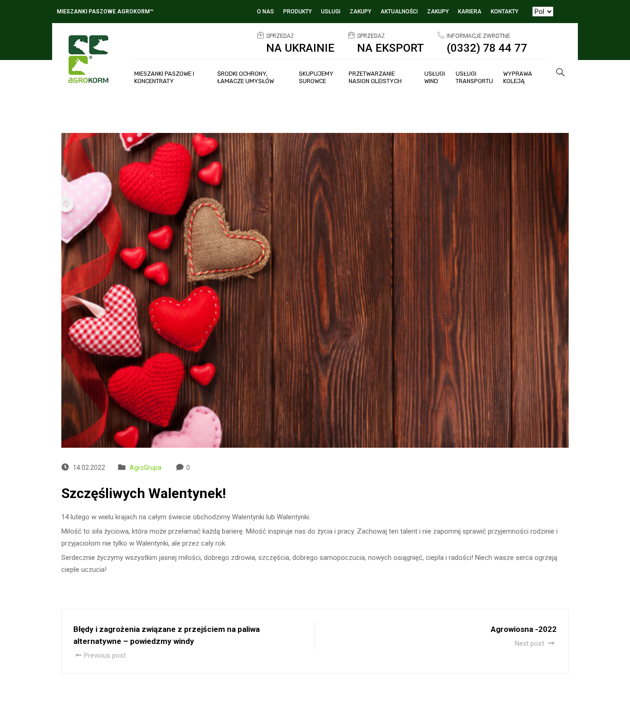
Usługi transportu (474, 77)
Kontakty (504, 11)
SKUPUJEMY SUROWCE (316, 77)
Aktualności (399, 11)
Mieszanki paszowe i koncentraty (164, 77)
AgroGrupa (145, 467)
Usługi (330, 11)
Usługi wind (434, 77)
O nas (265, 11)
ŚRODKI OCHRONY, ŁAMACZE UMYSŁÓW (245, 77)
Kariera (469, 11)
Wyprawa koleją (517, 77)
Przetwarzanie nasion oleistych (375, 77)
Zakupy (360, 11)
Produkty (297, 11)
